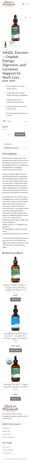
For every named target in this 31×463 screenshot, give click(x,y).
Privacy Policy (6, 434)
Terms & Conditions (8, 437)
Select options (15, 350)
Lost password (6, 453)
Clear (25, 121)
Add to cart (20, 134)
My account (6, 447)
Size (4, 121)
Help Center (6, 431)
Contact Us (5, 428)
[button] (25, 4)
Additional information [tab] (11, 148)
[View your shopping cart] (23, 4)
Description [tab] (7, 144)
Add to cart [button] (15, 299)
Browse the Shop (7, 450)
